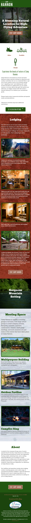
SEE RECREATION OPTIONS (14, 109)
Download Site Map (15, 499)
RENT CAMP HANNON (15, 33)
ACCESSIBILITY (15, 520)
